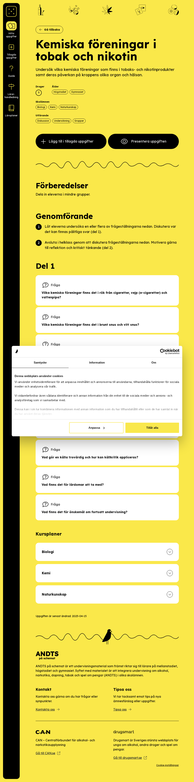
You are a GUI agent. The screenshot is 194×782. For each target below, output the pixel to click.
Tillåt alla (152, 427)
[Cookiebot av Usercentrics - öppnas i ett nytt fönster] (162, 351)
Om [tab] (153, 362)
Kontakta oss (45, 709)
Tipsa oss (120, 709)
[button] (107, 552)
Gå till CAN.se (45, 753)
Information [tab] (97, 362)
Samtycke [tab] (40, 362)
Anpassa (94, 427)
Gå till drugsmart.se (127, 758)
